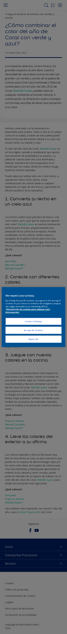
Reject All (33, 339)
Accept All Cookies (33, 330)
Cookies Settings (33, 321)
